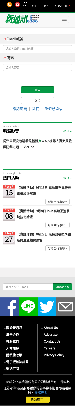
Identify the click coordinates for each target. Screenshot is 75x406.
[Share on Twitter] (47, 306)
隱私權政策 (12, 354)
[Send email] (65, 306)
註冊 (34, 6)
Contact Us (50, 341)
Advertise (49, 334)
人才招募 (11, 348)
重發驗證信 (54, 108)
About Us (49, 327)
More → (67, 131)
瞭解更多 (40, 392)
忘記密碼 (20, 108)
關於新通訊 (12, 327)
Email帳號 (13, 39)
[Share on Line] (28, 306)
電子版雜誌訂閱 (16, 361)
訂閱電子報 (61, 6)
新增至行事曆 (56, 202)
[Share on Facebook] (9, 306)
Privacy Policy (52, 354)
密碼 (8, 57)
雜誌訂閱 (11, 368)
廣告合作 (11, 334)
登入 (46, 6)
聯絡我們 (11, 341)
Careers (48, 348)
